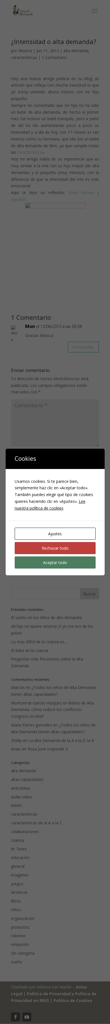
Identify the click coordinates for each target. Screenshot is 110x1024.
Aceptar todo (55, 562)
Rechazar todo (55, 548)
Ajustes (55, 533)
